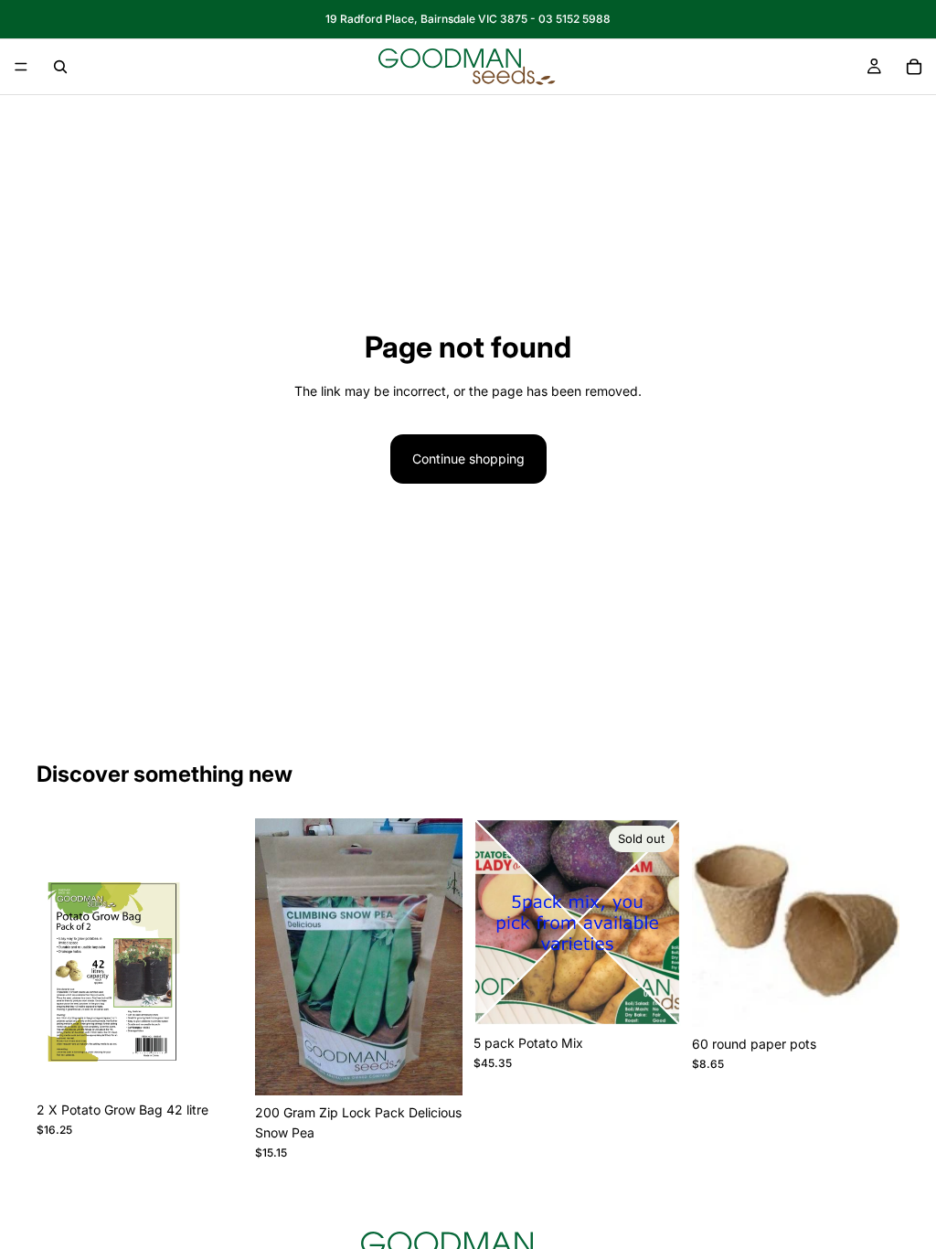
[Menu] (21, 67)
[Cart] (914, 67)
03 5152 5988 (574, 19)
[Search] (60, 67)
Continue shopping (468, 458)
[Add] (215, 1064)
